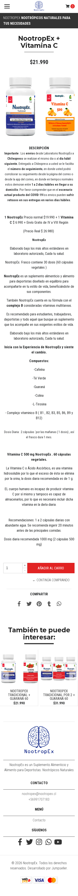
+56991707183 (39, 799)
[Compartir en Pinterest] (39, 604)
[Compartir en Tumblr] (49, 604)
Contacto (39, 820)
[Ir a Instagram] (39, 842)
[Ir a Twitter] (29, 842)
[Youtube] (58, 842)
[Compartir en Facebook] (19, 604)
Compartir (39, 594)
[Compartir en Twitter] (29, 604)
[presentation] (4, 676)
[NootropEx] (39, 6)
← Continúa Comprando (51, 580)
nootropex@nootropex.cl (39, 794)
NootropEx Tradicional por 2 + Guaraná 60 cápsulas (59, 697)
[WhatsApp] (48, 842)
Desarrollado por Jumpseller (47, 868)
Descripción (39, 148)
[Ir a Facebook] (20, 842)
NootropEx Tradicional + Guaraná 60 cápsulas (19, 697)
